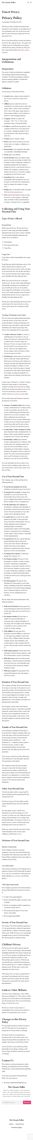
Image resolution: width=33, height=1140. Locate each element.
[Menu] (31, 2)
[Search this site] (28, 2)
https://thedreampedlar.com (15, 192)
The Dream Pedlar (9, 2)
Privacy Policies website (17, 394)
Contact (11, 1124)
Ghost (20, 1127)
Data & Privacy (20, 1124)
